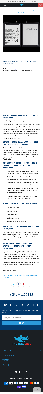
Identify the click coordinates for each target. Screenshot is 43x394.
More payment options (21, 105)
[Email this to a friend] (29, 284)
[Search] (36, 5)
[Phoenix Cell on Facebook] (19, 372)
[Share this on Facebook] (18, 284)
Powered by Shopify (27, 378)
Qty (4, 86)
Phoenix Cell (17, 378)
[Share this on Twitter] (13, 284)
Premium (19, 80)
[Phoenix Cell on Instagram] (26, 372)
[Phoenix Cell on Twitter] (16, 372)
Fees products (14, 275)
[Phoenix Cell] (21, 5)
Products (21, 275)
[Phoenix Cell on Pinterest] (23, 372)
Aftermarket (8, 80)
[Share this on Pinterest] (24, 284)
